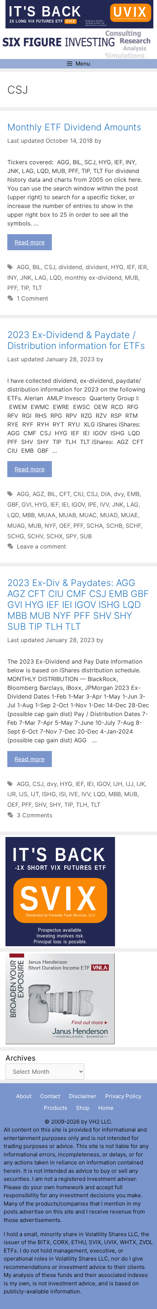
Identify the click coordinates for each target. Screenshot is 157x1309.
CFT (64, 494)
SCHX (54, 536)
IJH (117, 783)
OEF (64, 525)
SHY (55, 804)
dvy (119, 494)
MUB (131, 277)
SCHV (35, 536)
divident (96, 267)
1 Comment (32, 298)
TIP (24, 287)
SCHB (114, 525)
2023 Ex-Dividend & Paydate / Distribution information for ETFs (76, 340)
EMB (133, 494)
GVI (26, 504)
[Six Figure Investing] (79, 44)
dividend (70, 267)
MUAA (46, 515)
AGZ (38, 494)
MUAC (88, 515)
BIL (36, 267)
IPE (92, 504)
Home (106, 1107)
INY (12, 277)
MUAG (16, 525)
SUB (86, 536)
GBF (12, 504)
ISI (62, 794)
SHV (40, 804)
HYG (117, 267)
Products (55, 1107)
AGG (23, 267)
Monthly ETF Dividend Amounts (74, 127)
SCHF (133, 525)
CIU (78, 494)
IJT (35, 794)
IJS (23, 794)
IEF (131, 267)
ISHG (49, 794)
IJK (141, 783)
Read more (30, 242)
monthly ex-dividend (93, 277)
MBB (28, 515)
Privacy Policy (123, 1096)
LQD (55, 277)
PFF (12, 287)
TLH (81, 804)
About (23, 1096)
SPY (71, 536)
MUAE (129, 515)
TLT (37, 287)
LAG (40, 277)
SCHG (15, 536)
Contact (50, 1096)
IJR (11, 794)
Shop (82, 1107)
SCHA (95, 525)
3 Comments (34, 815)
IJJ (129, 783)
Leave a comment (41, 546)
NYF (50, 525)
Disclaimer (82, 1096)
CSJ (49, 267)
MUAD (109, 515)
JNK (25, 277)
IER (142, 267)
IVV (104, 504)
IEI (65, 504)
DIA (106, 494)
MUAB (67, 515)
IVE (73, 794)
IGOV (78, 504)
